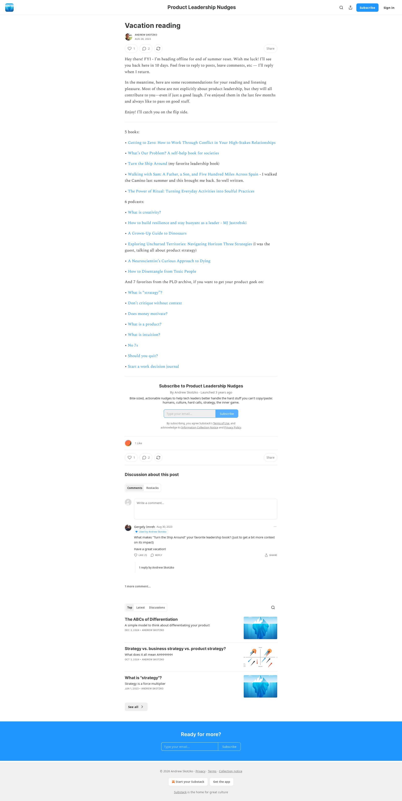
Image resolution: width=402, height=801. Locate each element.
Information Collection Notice (199, 427)
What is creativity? (144, 212)
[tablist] (143, 488)
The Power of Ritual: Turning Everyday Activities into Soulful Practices (191, 191)
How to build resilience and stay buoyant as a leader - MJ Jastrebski (187, 223)
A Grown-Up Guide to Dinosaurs (157, 233)
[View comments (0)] (165, 635)
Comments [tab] (134, 488)
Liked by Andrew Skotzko (152, 531)
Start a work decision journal (153, 367)
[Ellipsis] (275, 526)
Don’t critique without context (155, 303)
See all (133, 707)
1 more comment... (138, 586)
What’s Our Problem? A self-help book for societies (173, 153)
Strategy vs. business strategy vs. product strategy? (175, 648)
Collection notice (230, 771)
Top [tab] (129, 607)
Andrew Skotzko (146, 34)
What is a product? (144, 324)
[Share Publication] (350, 7)
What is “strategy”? (145, 293)
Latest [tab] (140, 607)
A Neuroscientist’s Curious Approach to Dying (169, 261)
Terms (212, 771)
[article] (201, 628)
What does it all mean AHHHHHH (149, 654)
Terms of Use (221, 423)
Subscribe (367, 7)
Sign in (389, 7)
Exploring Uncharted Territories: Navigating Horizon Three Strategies (190, 244)
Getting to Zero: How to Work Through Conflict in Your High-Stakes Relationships (202, 143)
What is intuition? (144, 335)
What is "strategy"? (143, 677)
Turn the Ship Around (147, 164)
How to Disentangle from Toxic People (162, 271)
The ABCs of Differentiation (151, 619)
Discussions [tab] (157, 607)
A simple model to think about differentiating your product (167, 625)
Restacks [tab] (152, 488)
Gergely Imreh (144, 527)
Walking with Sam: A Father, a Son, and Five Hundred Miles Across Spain (193, 174)
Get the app (221, 782)
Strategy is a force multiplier (145, 683)
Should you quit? (143, 356)
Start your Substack (190, 782)
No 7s (133, 345)
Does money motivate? (148, 314)
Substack (180, 792)
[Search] (341, 7)
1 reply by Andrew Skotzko (156, 567)
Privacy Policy (232, 427)
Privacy (200, 771)
